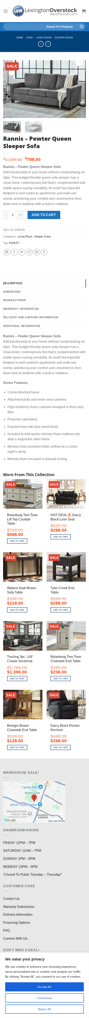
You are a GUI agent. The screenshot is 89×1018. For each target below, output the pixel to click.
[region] (44, 985)
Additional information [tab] (21, 326)
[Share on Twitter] (21, 252)
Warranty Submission (18, 906)
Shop (29, 37)
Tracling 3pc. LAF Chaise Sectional (20, 659)
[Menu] (5, 11)
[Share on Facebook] (14, 252)
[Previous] (10, 89)
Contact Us (11, 898)
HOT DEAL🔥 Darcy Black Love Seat (66, 517)
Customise (44, 998)
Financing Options (16, 922)
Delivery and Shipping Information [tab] (30, 317)
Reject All (44, 1009)
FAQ (6, 930)
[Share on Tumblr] (44, 252)
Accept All (44, 987)
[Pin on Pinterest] (36, 252)
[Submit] (81, 26)
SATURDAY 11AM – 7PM (22, 850)
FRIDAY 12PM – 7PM (19, 843)
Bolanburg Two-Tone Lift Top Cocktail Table (22, 519)
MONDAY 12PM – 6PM (20, 866)
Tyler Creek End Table (62, 590)
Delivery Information (17, 914)
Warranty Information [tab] (21, 308)
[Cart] (84, 11)
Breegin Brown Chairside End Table (22, 728)
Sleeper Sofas (64, 37)
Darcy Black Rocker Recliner (65, 728)
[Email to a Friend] (29, 252)
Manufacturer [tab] (14, 300)
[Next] (79, 89)
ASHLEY (14, 242)
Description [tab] (12, 283)
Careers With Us (15, 938)
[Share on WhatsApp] (7, 252)
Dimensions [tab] (12, 291)
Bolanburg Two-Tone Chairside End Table (66, 659)
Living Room (43, 37)
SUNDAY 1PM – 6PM (19, 858)
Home (19, 37)
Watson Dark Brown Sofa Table (21, 590)
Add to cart (44, 215)
